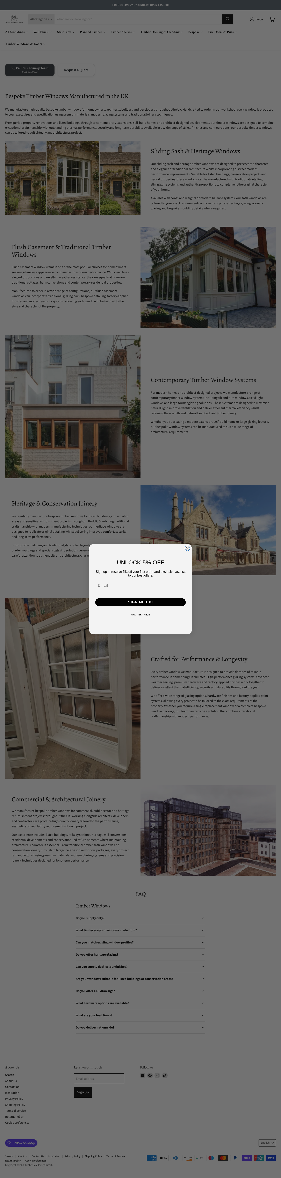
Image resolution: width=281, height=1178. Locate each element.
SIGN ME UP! (140, 602)
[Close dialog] (187, 548)
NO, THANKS (140, 614)
